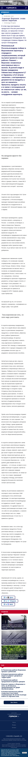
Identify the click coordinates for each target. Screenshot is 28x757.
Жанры (14, 725)
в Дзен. (9, 597)
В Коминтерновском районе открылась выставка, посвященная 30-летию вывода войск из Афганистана (13, 694)
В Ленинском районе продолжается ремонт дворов (13, 680)
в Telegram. (11, 601)
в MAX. (9, 604)
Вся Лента (14, 702)
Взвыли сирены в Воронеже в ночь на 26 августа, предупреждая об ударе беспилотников (13, 686)
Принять (24, 752)
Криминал (5, 12)
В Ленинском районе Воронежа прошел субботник (13, 670)
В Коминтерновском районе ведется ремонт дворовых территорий (12, 675)
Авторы (14, 727)
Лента (14, 722)
